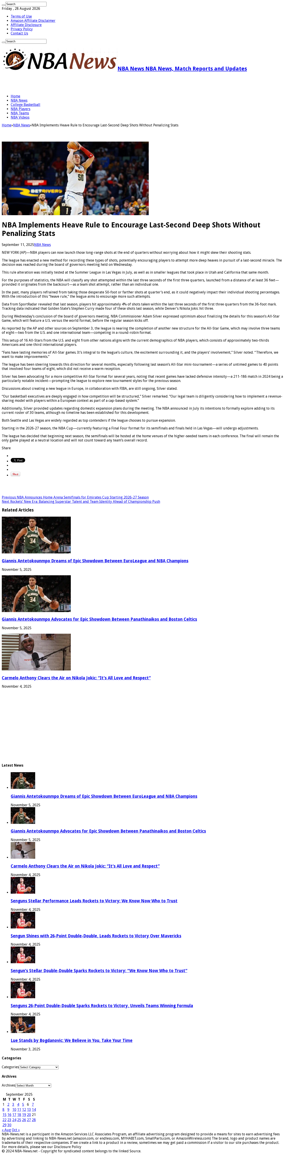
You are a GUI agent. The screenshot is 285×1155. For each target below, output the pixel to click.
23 (9, 1120)
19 (24, 1115)
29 (4, 1125)
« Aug (6, 1130)
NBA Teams (20, 113)
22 (4, 1120)
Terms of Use (21, 16)
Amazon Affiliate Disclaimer (33, 21)
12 (24, 1110)
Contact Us (19, 33)
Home (15, 96)
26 (24, 1120)
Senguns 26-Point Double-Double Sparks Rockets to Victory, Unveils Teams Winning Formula (102, 1005)
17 (14, 1115)
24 (14, 1120)
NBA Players (20, 109)
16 (9, 1115)
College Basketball (25, 105)
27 (29, 1120)
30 (9, 1125)
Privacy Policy (22, 29)
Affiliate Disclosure (26, 25)
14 (34, 1110)
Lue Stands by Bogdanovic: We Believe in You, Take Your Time (71, 1040)
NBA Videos (20, 117)
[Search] (3, 5)
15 (4, 1115)
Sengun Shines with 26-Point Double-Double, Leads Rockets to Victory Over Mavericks (96, 936)
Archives (8, 1085)
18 (19, 1115)
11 (19, 1110)
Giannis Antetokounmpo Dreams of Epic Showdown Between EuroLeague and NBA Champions (95, 561)
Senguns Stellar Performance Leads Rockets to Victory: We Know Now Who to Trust (94, 901)
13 (29, 1110)
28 (34, 1120)
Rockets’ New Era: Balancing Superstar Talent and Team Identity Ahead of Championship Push (81, 501)
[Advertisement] (54, 83)
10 (14, 1110)
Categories (10, 1067)
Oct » (16, 1130)
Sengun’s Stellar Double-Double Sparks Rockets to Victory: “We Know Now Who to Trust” (99, 970)
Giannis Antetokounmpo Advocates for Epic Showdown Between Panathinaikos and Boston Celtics (99, 619)
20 (29, 1115)
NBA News (19, 100)
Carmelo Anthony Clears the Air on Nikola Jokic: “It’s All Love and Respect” (76, 678)
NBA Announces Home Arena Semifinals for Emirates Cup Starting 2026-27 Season (75, 497)
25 (19, 1120)
